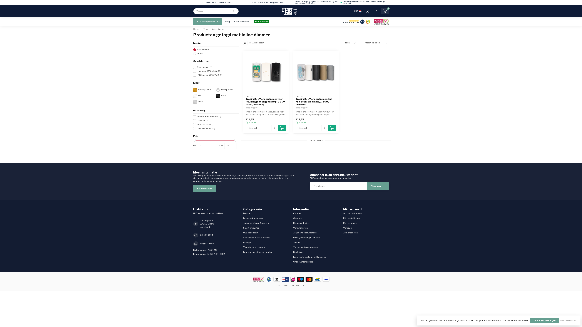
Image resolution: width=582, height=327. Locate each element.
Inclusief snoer (205, 124)
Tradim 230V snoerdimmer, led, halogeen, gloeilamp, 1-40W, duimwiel (314, 102)
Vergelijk (253, 128)
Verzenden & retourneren (305, 247)
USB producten (250, 232)
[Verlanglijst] (375, 11)
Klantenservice (241, 21)
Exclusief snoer (206, 128)
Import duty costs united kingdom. (309, 257)
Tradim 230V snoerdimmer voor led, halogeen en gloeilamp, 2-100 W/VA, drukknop (265, 102)
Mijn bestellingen (351, 218)
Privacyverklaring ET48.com (306, 237)
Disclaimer (298, 252)
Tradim (200, 53)
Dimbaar (202, 120)
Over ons (297, 218)
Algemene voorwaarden (305, 232)
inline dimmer (218, 29)
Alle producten (350, 232)
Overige (247, 242)
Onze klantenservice (303, 261)
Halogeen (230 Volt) (208, 71)
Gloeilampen (204, 67)
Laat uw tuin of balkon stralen (258, 252)
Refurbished (261, 21)
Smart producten (251, 227)
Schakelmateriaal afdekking (256, 237)
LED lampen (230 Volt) (209, 75)
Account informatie (352, 213)
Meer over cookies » (568, 320)
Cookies (297, 213)
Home (196, 29)
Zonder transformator (209, 117)
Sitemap (297, 242)
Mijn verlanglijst (350, 223)
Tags (205, 29)
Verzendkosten (300, 227)
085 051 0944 (206, 235)
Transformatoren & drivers (256, 223)
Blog (227, 21)
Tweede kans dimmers (254, 247)
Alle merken (203, 49)
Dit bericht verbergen (545, 320)
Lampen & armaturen (253, 218)
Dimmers (247, 213)
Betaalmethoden (301, 223)
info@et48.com (207, 243)
